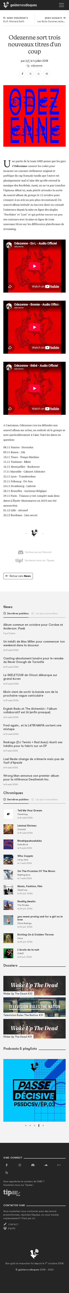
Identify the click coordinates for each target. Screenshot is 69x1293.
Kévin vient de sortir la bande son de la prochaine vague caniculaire (30, 693)
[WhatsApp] (38, 73)
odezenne (36, 65)
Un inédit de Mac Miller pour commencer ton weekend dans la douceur (34, 643)
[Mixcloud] (59, 1165)
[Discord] (32, 1165)
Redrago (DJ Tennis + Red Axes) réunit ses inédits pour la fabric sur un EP (32, 744)
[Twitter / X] (30, 73)
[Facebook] (22, 73)
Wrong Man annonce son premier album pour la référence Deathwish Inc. (31, 777)
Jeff (27, 61)
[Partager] (46, 73)
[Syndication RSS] (6, 1172)
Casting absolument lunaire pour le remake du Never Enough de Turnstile (33, 660)
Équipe (11, 1228)
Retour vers (20, 576)
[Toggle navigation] (61, 5)
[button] (26, 1125)
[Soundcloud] (46, 1165)
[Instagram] (19, 1165)
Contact (13, 1224)
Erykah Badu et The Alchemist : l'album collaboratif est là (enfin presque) (30, 710)
